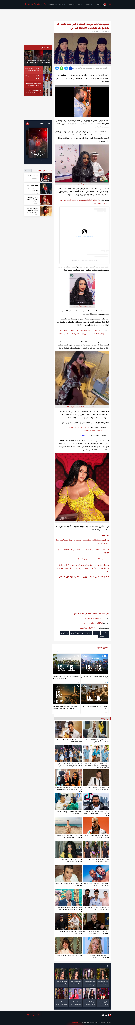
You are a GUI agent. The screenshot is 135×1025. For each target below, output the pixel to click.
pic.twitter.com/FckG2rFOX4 (95, 430)
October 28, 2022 (84, 435)
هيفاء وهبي (105, 633)
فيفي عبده (96, 633)
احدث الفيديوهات (39, 170)
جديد (79, 4)
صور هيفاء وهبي (86, 633)
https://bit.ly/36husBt (93, 618)
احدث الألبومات (45, 123)
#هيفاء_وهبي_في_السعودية (79, 427)
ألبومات (61, 4)
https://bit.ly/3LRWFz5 (87, 628)
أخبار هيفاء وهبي (103, 636)
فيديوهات (51, 4)
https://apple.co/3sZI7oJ (93, 623)
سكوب (70, 4)
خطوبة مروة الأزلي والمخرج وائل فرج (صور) (93, 559)
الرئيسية (88, 4)
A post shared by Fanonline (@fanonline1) (84, 260)
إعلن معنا (75, 1022)
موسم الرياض (65, 633)
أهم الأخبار (46, 48)
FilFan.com (108, 1022)
